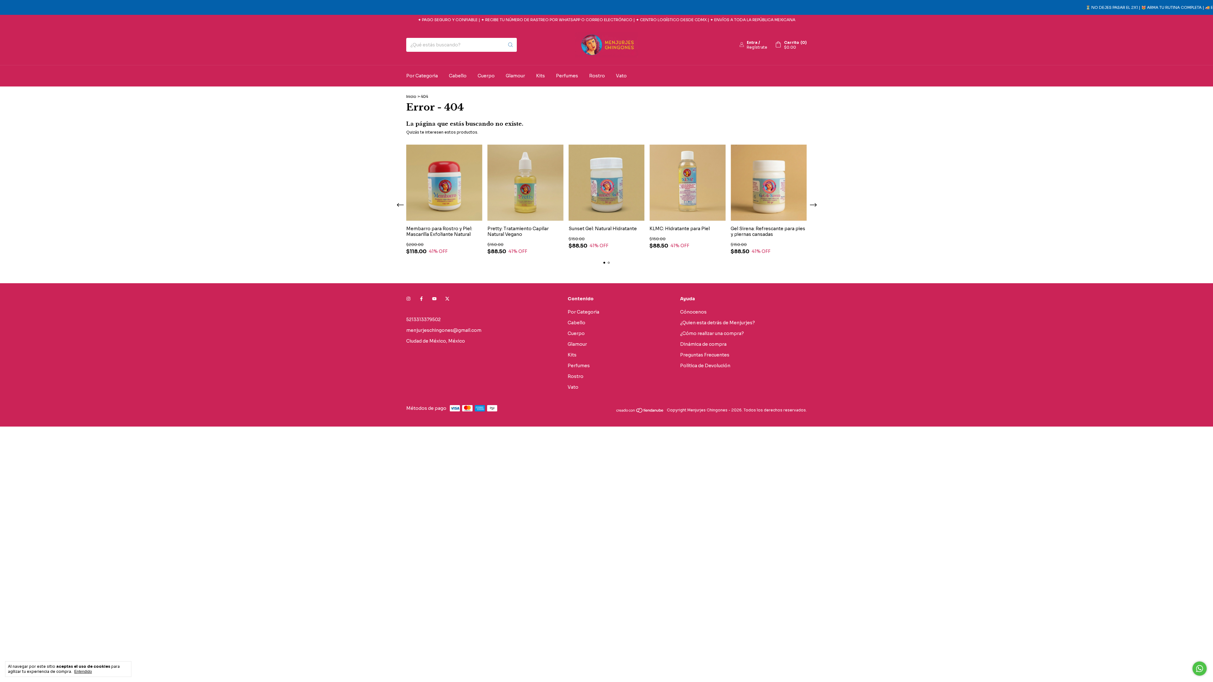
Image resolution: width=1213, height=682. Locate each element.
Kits (540, 76)
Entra (752, 42)
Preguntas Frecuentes (704, 355)
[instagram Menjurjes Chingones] (408, 299)
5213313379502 (423, 319)
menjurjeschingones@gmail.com (443, 330)
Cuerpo (486, 76)
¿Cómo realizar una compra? (712, 333)
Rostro (597, 76)
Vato (621, 76)
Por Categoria (422, 76)
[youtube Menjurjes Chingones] (434, 299)
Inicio (411, 96)
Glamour (515, 76)
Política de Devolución (705, 365)
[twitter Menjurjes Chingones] (447, 299)
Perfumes (567, 76)
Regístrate (757, 47)
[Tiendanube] (640, 411)
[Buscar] (510, 45)
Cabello (458, 76)
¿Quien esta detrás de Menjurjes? (717, 323)
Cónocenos (693, 312)
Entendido (83, 671)
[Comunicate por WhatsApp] (1199, 668)
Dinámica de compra (703, 344)
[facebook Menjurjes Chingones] (421, 299)
